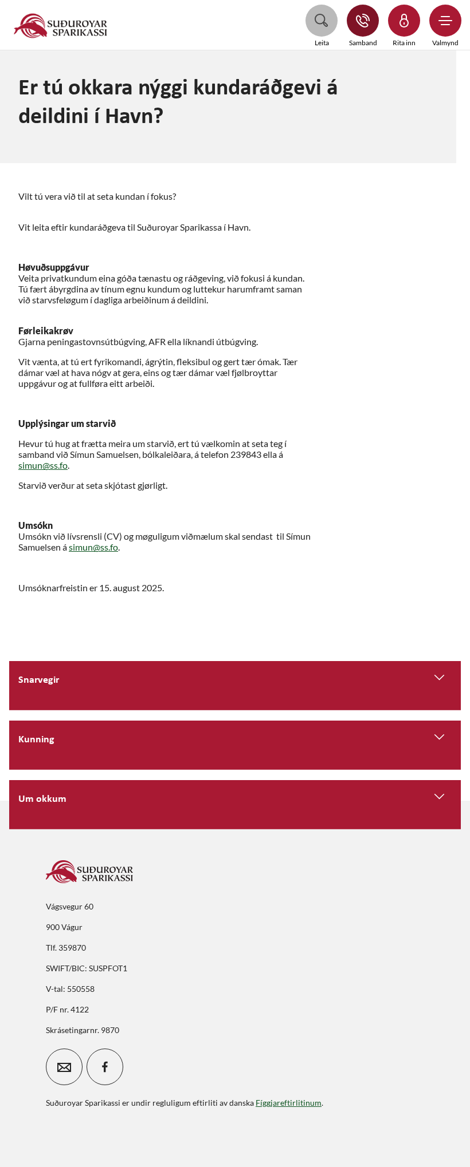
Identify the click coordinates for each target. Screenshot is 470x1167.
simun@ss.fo (43, 465)
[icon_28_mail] (64, 1067)
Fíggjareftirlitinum (289, 1102)
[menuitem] (61, 25)
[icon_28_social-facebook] (105, 1067)
